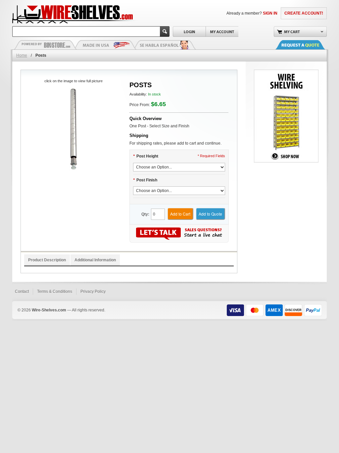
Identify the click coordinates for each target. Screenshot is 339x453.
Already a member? (251, 13)
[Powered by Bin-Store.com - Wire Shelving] (45, 44)
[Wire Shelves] (60, 13)
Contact (22, 291)
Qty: (145, 214)
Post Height (145, 156)
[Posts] (73, 129)
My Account (222, 31)
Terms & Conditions (54, 291)
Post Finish (145, 180)
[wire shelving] (286, 72)
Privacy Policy (93, 291)
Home (21, 55)
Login (189, 31)
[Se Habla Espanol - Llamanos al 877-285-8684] (164, 44)
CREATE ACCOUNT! (303, 13)
